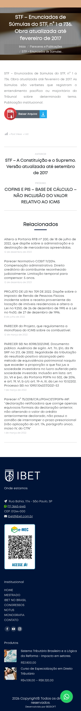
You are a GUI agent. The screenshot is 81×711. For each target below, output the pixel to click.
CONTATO (11, 620)
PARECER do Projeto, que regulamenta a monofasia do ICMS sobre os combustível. (37, 328)
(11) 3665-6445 (16, 506)
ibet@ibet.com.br (20, 516)
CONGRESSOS (14, 605)
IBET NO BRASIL (15, 600)
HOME (8, 590)
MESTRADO (12, 595)
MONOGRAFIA (14, 615)
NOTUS (9, 610)
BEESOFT (51, 707)
